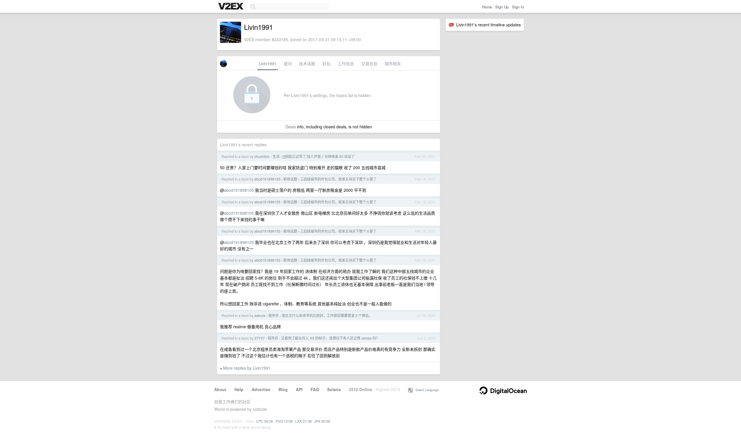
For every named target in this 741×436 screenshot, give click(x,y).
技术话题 (307, 63)
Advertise (261, 389)
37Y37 (259, 337)
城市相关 (393, 63)
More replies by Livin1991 (246, 368)
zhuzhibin (262, 156)
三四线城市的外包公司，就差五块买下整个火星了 (338, 178)
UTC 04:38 (264, 421)
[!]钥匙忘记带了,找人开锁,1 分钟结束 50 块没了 (319, 156)
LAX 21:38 (303, 421)
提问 (288, 63)
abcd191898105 (267, 178)
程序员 (273, 315)
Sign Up (502, 7)
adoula (259, 315)
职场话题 (290, 178)
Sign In (518, 7)
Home (487, 7)
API (299, 389)
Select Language (426, 389)
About (220, 389)
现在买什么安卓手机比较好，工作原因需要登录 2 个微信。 (327, 315)
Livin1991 (267, 63)
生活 (276, 156)
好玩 (326, 63)
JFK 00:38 (322, 421)
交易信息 (369, 63)
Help (238, 389)
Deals (290, 126)
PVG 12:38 (284, 421)
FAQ (315, 389)
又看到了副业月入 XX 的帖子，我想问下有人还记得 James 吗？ (330, 337)
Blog (283, 389)
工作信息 (346, 63)
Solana (334, 389)
